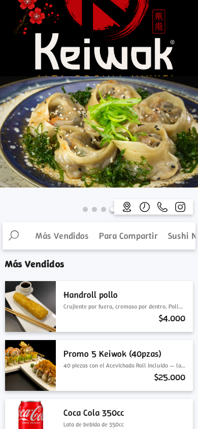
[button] (85, 209)
